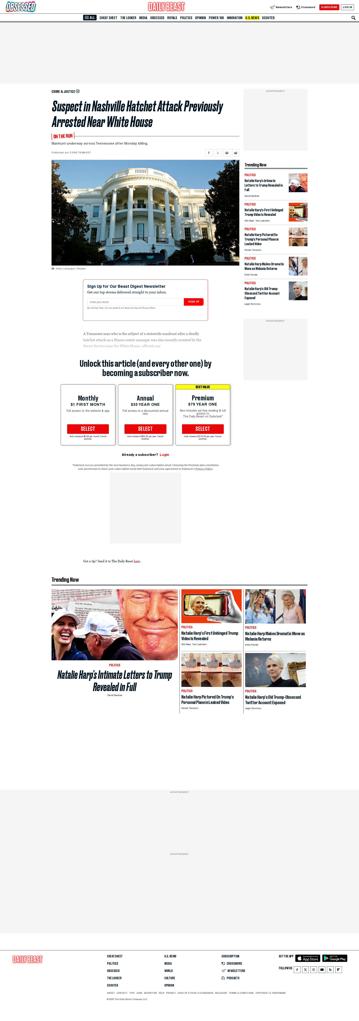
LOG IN (347, 7)
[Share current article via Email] (226, 152)
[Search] (354, 18)
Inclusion (221, 993)
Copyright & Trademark (271, 993)
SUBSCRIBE (329, 7)
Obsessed (157, 18)
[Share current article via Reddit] (235, 152)
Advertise (150, 993)
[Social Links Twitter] (305, 970)
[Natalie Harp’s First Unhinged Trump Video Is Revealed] (298, 220)
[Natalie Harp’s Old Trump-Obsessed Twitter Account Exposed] (298, 299)
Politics (186, 18)
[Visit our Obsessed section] (34, 7)
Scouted (268, 18)
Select (88, 429)
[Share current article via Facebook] (209, 152)
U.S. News (252, 18)
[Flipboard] (338, 970)
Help (162, 993)
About (111, 993)
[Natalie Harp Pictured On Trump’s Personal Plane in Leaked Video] (298, 245)
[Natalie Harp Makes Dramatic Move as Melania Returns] (298, 274)
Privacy (171, 993)
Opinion (200, 18)
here (137, 561)
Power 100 (216, 18)
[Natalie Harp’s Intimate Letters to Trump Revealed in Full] (298, 191)
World (168, 971)
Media (143, 18)
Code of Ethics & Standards (195, 993)
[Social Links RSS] (330, 970)
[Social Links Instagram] (313, 970)
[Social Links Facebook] (297, 970)
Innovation (234, 18)
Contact (122, 993)
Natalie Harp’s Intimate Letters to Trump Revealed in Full (115, 681)
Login (164, 455)
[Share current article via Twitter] (217, 152)
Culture (169, 978)
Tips (132, 993)
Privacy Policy (149, 308)
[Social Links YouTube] (322, 970)
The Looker (128, 18)
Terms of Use (131, 308)
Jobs (139, 993)
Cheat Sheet (108, 18)
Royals (172, 18)
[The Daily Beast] (166, 7)
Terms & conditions (241, 993)
